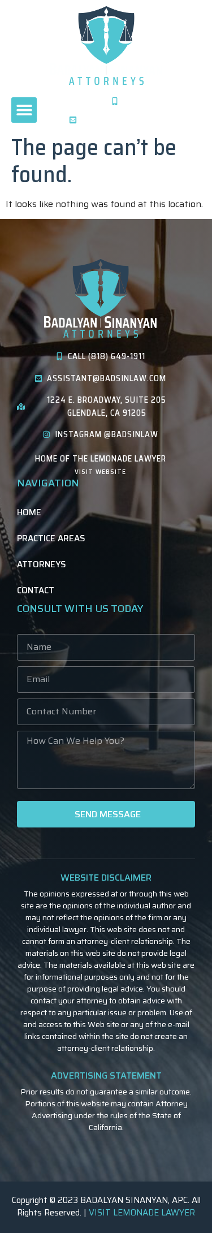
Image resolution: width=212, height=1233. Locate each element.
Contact (35, 590)
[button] (24, 110)
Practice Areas (51, 538)
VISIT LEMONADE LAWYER (142, 1212)
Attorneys (41, 564)
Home (29, 512)
